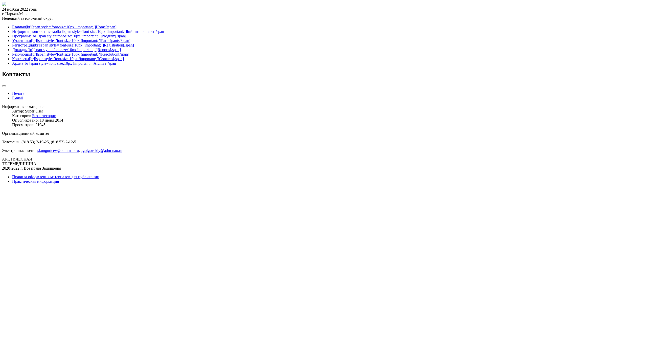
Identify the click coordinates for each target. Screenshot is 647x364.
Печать (18, 93)
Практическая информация (35, 181)
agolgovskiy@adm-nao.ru (101, 150)
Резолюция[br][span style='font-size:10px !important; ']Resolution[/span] (70, 54)
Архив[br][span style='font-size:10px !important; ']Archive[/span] (64, 63)
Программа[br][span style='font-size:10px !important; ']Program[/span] (69, 36)
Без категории (44, 115)
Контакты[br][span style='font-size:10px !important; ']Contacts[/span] (68, 59)
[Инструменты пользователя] (4, 86)
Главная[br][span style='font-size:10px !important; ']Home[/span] (64, 27)
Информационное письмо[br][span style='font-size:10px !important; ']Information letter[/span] (88, 31)
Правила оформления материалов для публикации (55, 177)
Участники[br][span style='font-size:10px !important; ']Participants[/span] (71, 40)
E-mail (17, 98)
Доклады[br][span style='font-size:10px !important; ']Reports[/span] (66, 50)
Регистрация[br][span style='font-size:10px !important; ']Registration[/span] (73, 45)
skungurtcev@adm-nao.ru (58, 150)
